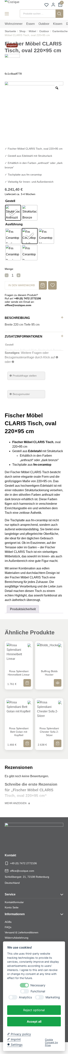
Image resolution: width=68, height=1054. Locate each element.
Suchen (59, 13)
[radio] (13, 212)
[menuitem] (13, 24)
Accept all (34, 1021)
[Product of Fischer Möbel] (12, 61)
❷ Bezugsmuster (19, 394)
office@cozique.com (22, 870)
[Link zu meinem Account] (53, 4)
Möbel (32, 31)
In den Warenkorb (21, 285)
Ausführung (14, 224)
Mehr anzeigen (16, 803)
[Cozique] (16, 4)
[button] (52, 285)
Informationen (15, 914)
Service (10, 894)
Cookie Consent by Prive (51, 1042)
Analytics (25, 997)
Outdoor (44, 31)
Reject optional (34, 1010)
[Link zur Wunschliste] (46, 4)
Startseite (10, 31)
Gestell (10, 201)
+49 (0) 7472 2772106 (23, 863)
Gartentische (60, 31)
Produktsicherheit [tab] (23, 609)
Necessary (37, 985)
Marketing (53, 997)
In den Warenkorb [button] (27, 680)
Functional (38, 991)
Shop (22, 31)
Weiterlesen (57, 680)
